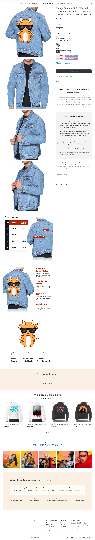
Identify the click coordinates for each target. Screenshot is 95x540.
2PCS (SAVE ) (60, 55)
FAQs (47, 522)
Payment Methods (50, 524)
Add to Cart (73, 71)
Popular (27, 3)
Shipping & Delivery (50, 526)
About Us (62, 522)
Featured (69, 3)
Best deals (34, 3)
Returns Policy (49, 528)
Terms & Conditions (64, 528)
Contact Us (62, 524)
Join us (47, 442)
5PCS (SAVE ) (60, 58)
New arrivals (61, 3)
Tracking (48, 530)
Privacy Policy (63, 526)
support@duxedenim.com (38, 522)
